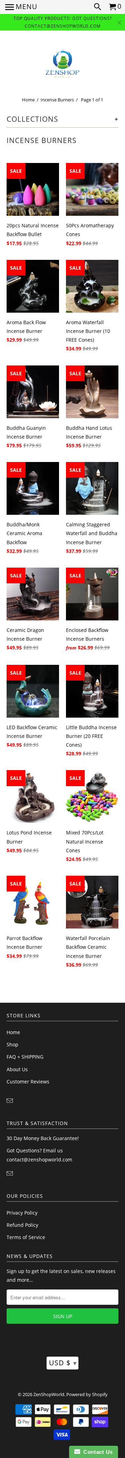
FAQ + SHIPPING (25, 1056)
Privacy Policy (22, 1212)
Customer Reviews (28, 1081)
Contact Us (96, 1452)
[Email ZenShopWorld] (10, 1100)
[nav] (21, 7)
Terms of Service (26, 1237)
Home (28, 100)
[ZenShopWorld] (62, 64)
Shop (12, 1044)
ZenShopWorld (48, 1394)
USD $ (63, 1362)
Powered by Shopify (87, 1394)
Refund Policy (22, 1225)
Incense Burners (57, 100)
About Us (17, 1069)
